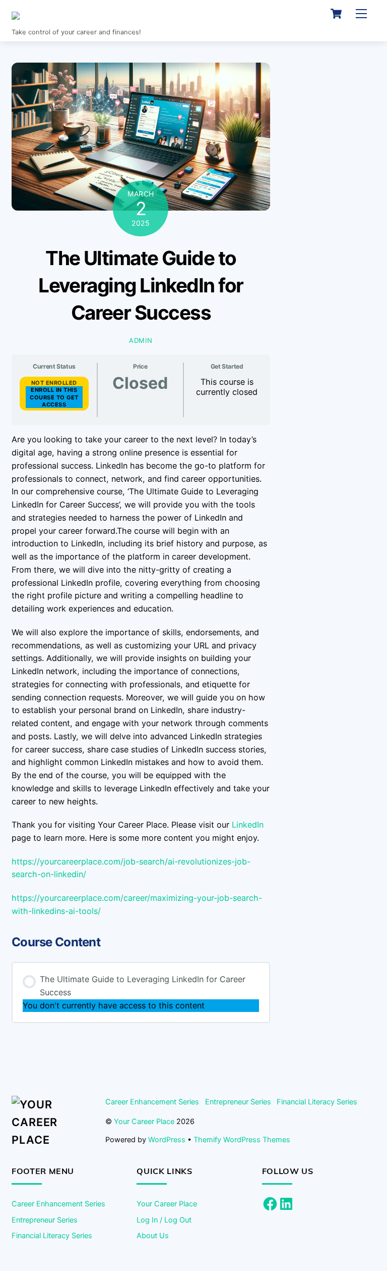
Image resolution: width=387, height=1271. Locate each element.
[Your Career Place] (83, 18)
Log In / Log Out (164, 1219)
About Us (153, 1235)
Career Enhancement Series (152, 1101)
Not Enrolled (54, 382)
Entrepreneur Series (238, 1101)
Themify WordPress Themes (242, 1139)
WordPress (166, 1139)
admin (140, 340)
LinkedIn (248, 825)
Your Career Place (144, 1121)
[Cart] (336, 14)
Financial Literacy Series (317, 1101)
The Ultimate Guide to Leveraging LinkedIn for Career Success (140, 285)
